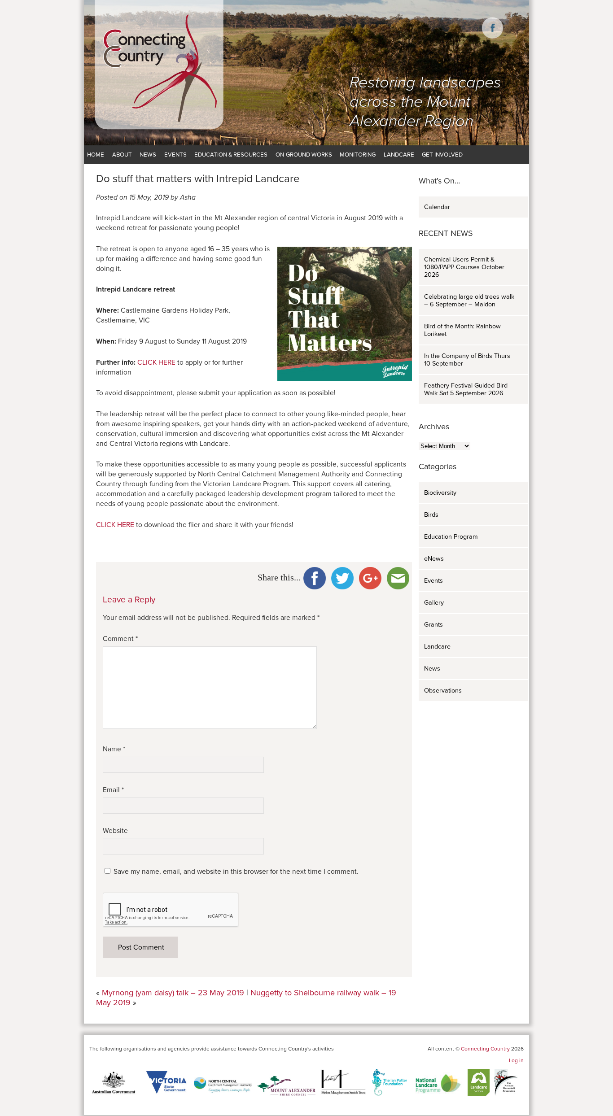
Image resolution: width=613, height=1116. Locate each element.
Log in (516, 1060)
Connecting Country (485, 1049)
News (148, 154)
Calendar (437, 207)
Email (113, 790)
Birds (431, 515)
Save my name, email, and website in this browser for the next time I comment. (236, 872)
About (122, 154)
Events (175, 154)
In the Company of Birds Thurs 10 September (467, 359)
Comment (120, 639)
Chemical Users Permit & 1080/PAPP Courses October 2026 (464, 267)
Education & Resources (230, 154)
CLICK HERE (156, 362)
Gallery (434, 602)
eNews (434, 558)
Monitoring (358, 154)
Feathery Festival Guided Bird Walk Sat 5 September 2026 (466, 389)
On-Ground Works (304, 154)
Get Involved (442, 154)
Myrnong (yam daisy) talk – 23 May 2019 (173, 993)
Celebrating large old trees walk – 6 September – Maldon (469, 300)
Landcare (399, 154)
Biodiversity (440, 493)
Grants (433, 624)
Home (95, 154)
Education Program (451, 537)
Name (114, 749)
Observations (443, 690)
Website (115, 831)
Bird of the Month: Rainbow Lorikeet (462, 330)
